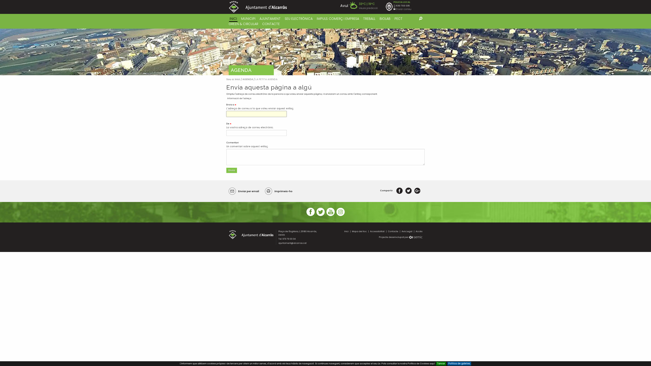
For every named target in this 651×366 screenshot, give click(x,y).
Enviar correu (403, 9)
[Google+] (417, 190)
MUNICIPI (248, 18)
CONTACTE (271, 24)
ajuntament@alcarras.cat (292, 243)
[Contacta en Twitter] (320, 215)
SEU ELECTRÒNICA (299, 18)
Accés (419, 231)
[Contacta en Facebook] (310, 215)
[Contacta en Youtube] (330, 215)
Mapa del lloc (359, 231)
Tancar (441, 363)
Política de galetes (459, 363)
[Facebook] (399, 190)
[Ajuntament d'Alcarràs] (258, 6)
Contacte (393, 231)
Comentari (232, 142)
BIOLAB (385, 18)
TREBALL (369, 18)
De (228, 123)
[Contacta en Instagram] (340, 215)
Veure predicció (368, 8)
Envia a (230, 104)
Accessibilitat (377, 231)
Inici (233, 18)
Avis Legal (407, 231)
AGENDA (247, 79)
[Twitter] (408, 190)
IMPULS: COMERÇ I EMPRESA (338, 18)
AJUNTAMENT (270, 18)
